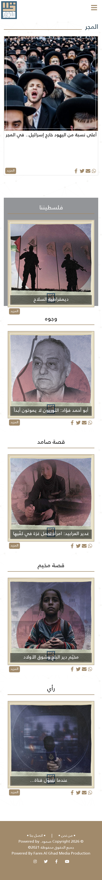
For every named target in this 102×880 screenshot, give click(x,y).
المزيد (11, 170)
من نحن (67, 835)
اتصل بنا (36, 835)
